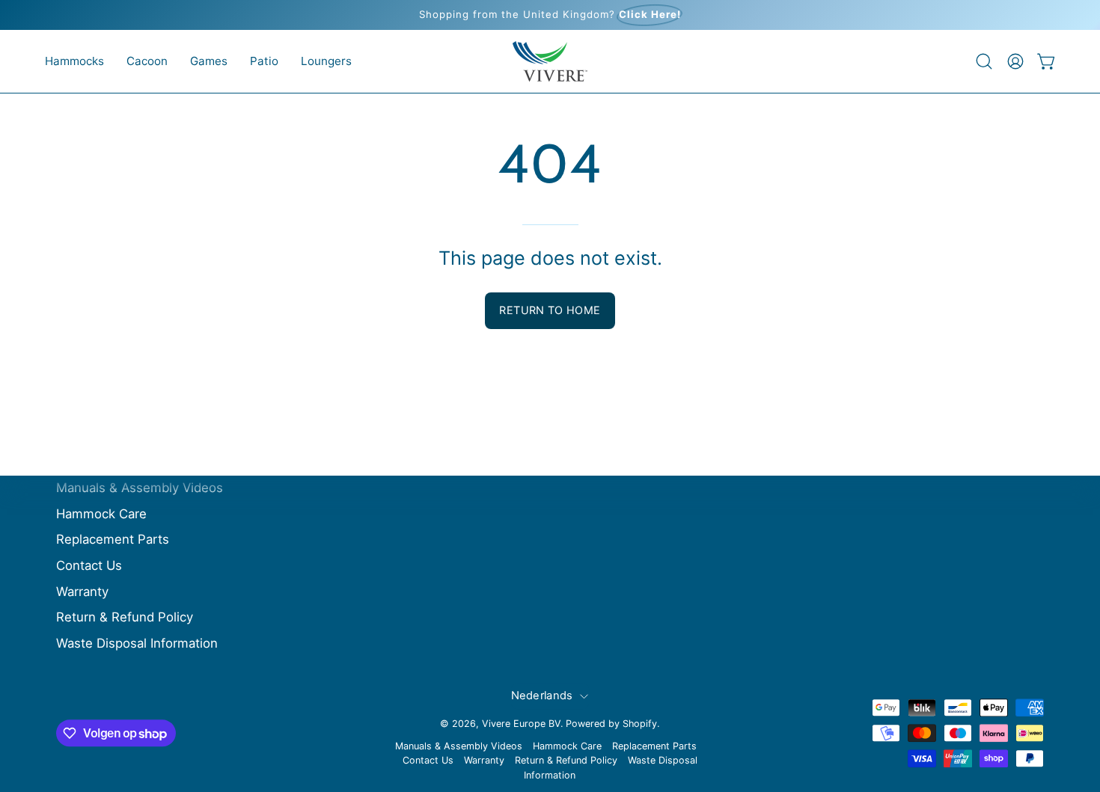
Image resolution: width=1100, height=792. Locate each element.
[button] (74, 61)
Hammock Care (101, 513)
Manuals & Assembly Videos (139, 487)
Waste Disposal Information (137, 643)
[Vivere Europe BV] (550, 61)
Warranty (82, 591)
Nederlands (542, 695)
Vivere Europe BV (521, 723)
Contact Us (89, 565)
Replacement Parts (112, 539)
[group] (550, 15)
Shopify (640, 723)
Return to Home (549, 310)
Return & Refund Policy (124, 617)
